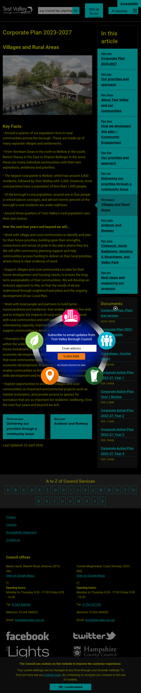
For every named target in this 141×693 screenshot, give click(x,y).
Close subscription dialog (115, 309)
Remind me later (77, 365)
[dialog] (70, 346)
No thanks (62, 365)
